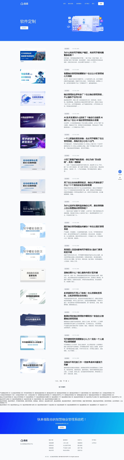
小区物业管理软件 (21, 395)
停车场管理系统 (29, 393)
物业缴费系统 (84, 405)
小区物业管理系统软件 (7, 395)
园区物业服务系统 (40, 393)
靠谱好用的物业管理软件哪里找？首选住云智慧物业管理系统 (84, 317)
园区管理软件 (97, 393)
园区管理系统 (86, 393)
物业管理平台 (116, 397)
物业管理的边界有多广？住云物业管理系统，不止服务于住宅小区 (84, 95)
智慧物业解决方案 (82, 395)
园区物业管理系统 (63, 393)
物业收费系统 (31, 397)
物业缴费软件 (94, 405)
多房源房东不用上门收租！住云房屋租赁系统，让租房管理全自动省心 (83, 294)
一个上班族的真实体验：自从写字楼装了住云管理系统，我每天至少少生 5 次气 (84, 139)
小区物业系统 (32, 395)
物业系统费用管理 (73, 405)
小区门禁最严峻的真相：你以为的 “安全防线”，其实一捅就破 (82, 160)
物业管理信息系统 (105, 397)
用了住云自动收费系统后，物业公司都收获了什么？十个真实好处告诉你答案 (84, 183)
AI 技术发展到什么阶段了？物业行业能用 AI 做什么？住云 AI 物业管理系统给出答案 (83, 118)
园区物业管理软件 (75, 393)
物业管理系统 (39, 399)
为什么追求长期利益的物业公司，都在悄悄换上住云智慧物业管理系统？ (84, 206)
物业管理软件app (16, 405)
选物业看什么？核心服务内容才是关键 (81, 272)
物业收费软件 (56, 397)
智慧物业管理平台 (58, 395)
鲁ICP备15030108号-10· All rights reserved (69, 456)
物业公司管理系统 (20, 397)
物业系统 (53, 405)
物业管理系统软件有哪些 (52, 399)
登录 (101, 3)
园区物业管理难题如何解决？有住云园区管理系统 (84, 227)
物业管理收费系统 (17, 399)
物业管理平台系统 (6, 399)
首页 (64, 3)
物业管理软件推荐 (43, 405)
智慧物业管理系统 (70, 395)
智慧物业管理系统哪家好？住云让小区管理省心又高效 (84, 74)
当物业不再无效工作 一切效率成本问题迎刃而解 (83, 363)
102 (61, 381)
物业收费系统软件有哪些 (43, 397)
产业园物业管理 (5, 393)
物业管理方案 (29, 399)
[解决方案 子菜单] (73, 3)
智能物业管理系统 (108, 395)
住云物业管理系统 (17, 393)
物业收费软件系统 (67, 397)
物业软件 (103, 405)
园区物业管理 (51, 393)
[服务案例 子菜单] (81, 3)
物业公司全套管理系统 (6, 397)
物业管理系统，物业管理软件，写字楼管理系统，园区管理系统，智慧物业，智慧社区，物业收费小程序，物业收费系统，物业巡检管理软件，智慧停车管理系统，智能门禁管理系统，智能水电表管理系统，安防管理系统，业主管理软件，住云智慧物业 (61, 402)
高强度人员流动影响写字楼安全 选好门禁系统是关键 (83, 250)
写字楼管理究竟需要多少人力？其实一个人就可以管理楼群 (84, 340)
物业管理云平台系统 (92, 397)
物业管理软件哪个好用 (30, 405)
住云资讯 (67, 48)
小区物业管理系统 (108, 393)
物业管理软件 (5, 405)
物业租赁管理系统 (80, 397)
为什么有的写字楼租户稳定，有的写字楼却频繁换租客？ (84, 53)
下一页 (66, 381)
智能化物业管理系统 (95, 395)
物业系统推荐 (62, 405)
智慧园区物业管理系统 (45, 395)
